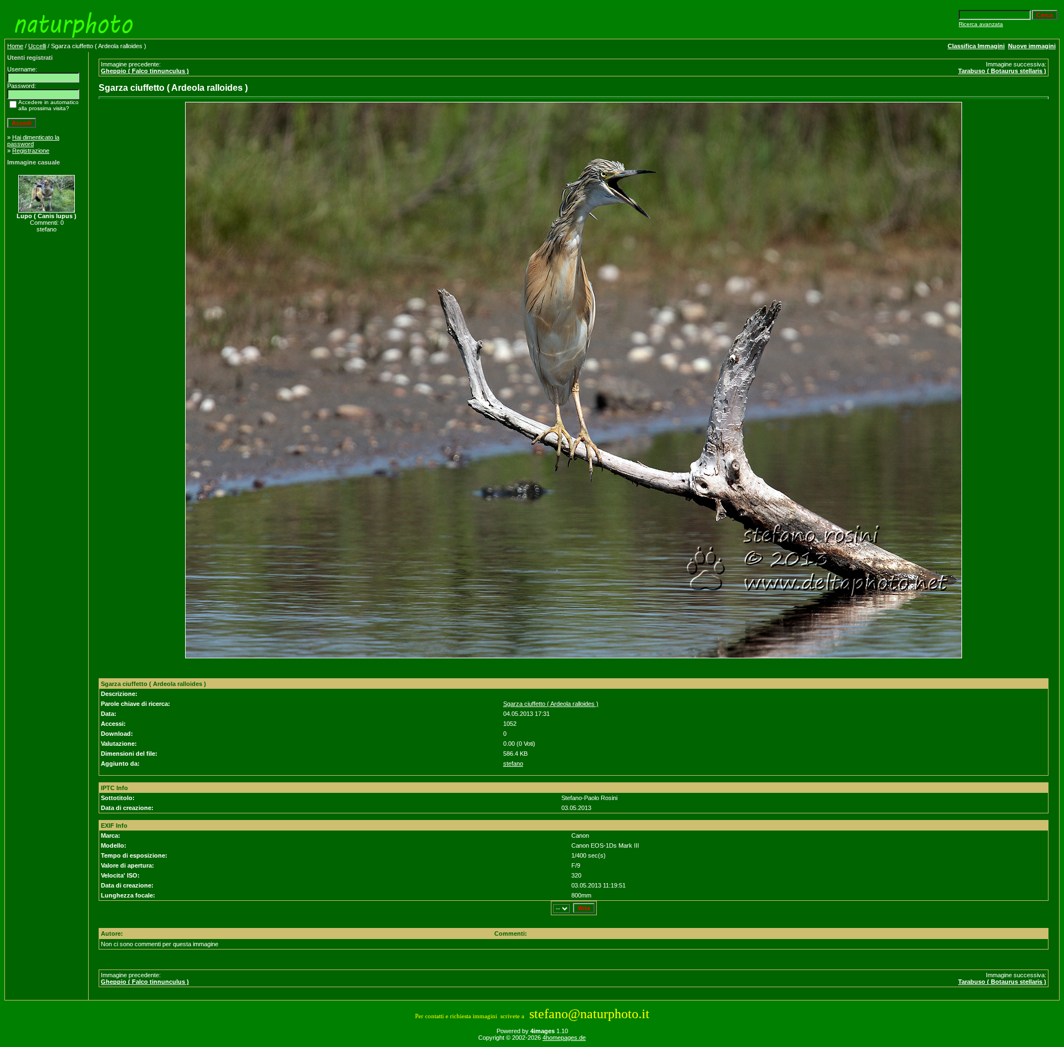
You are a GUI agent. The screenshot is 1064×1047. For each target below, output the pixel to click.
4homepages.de (564, 1037)
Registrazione (30, 150)
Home (15, 46)
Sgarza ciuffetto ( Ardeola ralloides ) (550, 703)
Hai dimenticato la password (33, 140)
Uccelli (37, 46)
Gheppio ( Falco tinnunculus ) (145, 71)
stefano (513, 763)
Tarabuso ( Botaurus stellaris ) (1002, 71)
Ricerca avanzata (981, 24)
